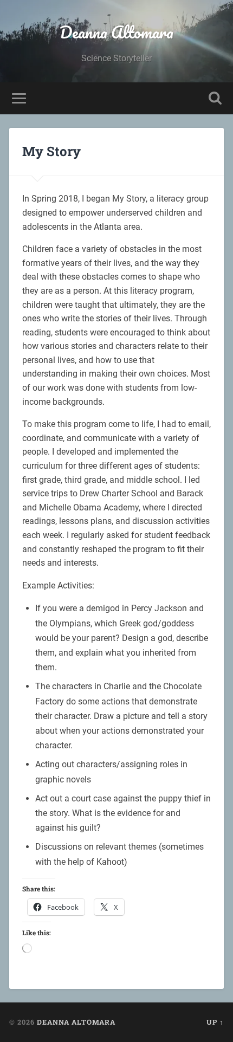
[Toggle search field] (215, 98)
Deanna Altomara (116, 32)
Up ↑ (215, 1022)
